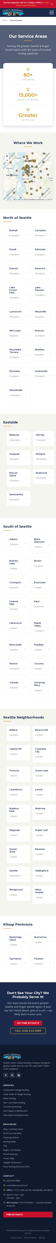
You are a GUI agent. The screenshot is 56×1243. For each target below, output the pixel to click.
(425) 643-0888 (13, 1180)
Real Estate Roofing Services (15, 1115)
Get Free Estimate (28, 1023)
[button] (31, 194)
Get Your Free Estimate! (32, 4)
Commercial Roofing (12, 1106)
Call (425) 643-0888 (28, 1030)
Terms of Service (30, 1238)
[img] (28, 176)
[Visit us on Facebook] (5, 1075)
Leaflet (18, 199)
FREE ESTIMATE (15, 1214)
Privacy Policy (16, 1238)
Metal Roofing (9, 1098)
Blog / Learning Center (13, 1129)
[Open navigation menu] (51, 12)
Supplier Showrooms (12, 1162)
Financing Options (11, 1137)
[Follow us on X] (12, 1075)
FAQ (5, 1145)
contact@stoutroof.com (17, 1185)
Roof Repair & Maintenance (15, 1111)
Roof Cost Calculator (12, 1133)
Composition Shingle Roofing (16, 1090)
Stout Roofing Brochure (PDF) (16, 1166)
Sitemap (42, 1238)
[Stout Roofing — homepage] (28, 1056)
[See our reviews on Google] (18, 1075)
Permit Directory (10, 1154)
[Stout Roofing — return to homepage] (13, 12)
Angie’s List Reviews (12, 1150)
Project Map (8, 1158)
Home (4, 20)
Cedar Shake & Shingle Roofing (17, 1094)
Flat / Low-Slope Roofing (14, 1102)
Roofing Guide (9, 1141)
